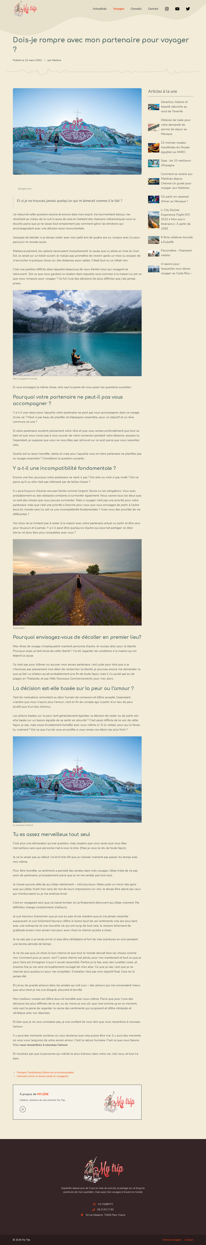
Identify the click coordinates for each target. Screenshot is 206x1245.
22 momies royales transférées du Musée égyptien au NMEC (175, 147)
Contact (189, 1239)
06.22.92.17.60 (105, 1209)
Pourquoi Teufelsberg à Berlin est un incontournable (45, 1072)
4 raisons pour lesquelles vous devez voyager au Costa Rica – (176, 268)
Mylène (43, 1094)
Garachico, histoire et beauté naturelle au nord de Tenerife (174, 106)
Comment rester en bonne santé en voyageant (42, 1076)
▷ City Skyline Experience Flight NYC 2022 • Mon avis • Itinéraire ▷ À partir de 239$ (176, 219)
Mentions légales (172, 1239)
